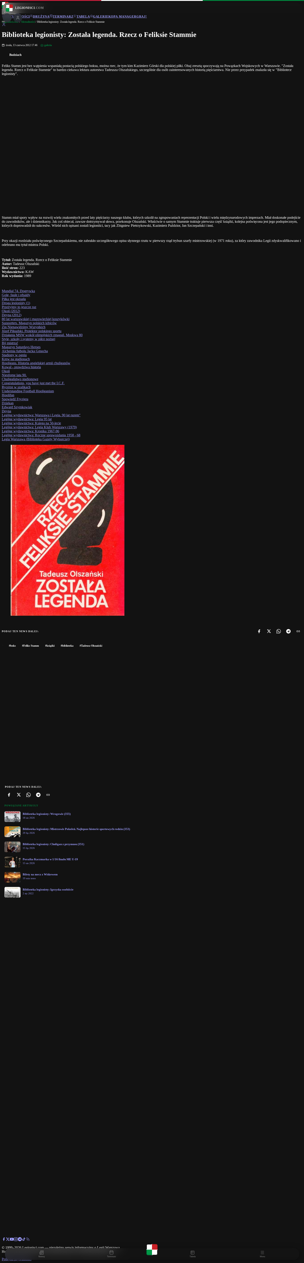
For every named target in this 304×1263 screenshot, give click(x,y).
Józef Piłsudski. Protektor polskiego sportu (31, 331)
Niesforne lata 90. (14, 375)
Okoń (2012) (11, 311)
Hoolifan (8, 395)
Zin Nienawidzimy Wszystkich (23, 327)
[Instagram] (16, 1240)
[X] (269, 631)
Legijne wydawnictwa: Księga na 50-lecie (31, 423)
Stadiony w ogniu (14, 355)
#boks (12, 645)
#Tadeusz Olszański (91, 645)
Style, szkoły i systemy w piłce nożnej (28, 339)
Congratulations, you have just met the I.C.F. (33, 383)
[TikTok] (24, 1240)
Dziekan (8, 403)
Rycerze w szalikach (16, 387)
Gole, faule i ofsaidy (16, 295)
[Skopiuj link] (298, 631)
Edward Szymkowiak (17, 407)
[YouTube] (12, 1240)
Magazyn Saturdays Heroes (21, 347)
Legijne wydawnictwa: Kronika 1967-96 (30, 431)
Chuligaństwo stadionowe (20, 379)
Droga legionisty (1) (16, 303)
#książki (50, 645)
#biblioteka (67, 645)
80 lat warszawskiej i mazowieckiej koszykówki (35, 319)
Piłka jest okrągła (14, 299)
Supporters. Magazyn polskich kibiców (29, 323)
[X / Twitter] (8, 1240)
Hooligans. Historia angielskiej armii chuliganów (36, 363)
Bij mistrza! (10, 343)
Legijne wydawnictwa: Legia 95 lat (27, 419)
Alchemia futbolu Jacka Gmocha (25, 351)
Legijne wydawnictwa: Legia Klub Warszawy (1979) (39, 427)
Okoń (6, 371)
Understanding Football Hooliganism (28, 391)
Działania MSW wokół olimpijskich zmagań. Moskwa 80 (42, 335)
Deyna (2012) (11, 315)
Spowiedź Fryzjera (15, 399)
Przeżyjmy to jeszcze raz (19, 307)
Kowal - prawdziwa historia (21, 367)
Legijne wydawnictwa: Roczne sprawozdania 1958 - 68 (41, 435)
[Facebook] (259, 631)
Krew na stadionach (16, 359)
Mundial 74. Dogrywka (18, 291)
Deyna (6, 411)
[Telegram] (288, 631)
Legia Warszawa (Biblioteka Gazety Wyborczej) (36, 439)
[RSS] (28, 1240)
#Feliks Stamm (30, 645)
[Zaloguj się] (4, 25)
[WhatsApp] (279, 631)
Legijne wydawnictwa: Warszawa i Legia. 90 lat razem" (41, 415)
